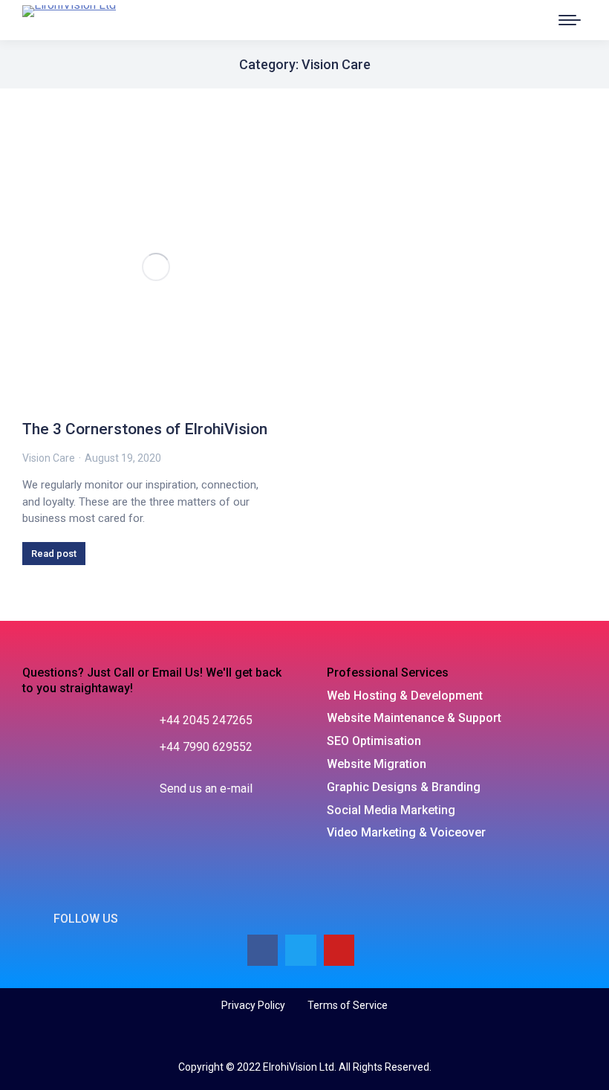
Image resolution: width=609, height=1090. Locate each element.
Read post (53, 553)
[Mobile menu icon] (570, 20)
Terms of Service (347, 1005)
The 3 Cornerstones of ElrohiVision (144, 429)
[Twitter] (300, 950)
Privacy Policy (253, 1005)
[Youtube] (339, 950)
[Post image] (156, 267)
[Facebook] (263, 950)
